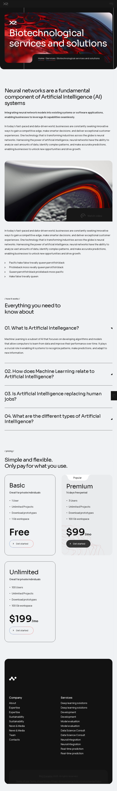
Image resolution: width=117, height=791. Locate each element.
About (12, 703)
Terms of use (22, 781)
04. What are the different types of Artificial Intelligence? (53, 419)
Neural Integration (71, 739)
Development (68, 712)
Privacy (47, 781)
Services (50, 58)
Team (12, 735)
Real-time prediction (72, 748)
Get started (22, 543)
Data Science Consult (73, 730)
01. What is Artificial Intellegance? (42, 328)
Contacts (14, 739)
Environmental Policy (69, 781)
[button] (89, 214)
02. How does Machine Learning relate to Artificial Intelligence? (49, 374)
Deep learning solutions (74, 703)
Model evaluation (70, 721)
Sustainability (16, 716)
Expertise (14, 707)
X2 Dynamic (47, 776)
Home (41, 58)
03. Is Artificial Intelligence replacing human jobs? (53, 396)
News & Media (17, 726)
